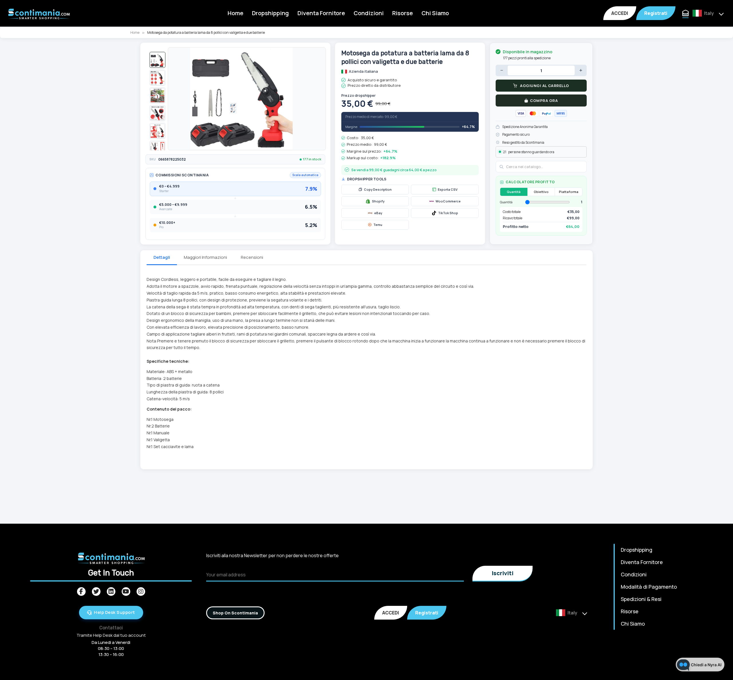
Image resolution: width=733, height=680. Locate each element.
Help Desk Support (114, 612)
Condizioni (369, 13)
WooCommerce (448, 201)
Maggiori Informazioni (205, 257)
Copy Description (378, 189)
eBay (378, 213)
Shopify (378, 201)
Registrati (655, 13)
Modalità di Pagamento (649, 586)
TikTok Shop (448, 213)
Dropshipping (270, 13)
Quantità (514, 192)
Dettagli (161, 257)
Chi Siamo (435, 13)
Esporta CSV (448, 189)
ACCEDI (619, 13)
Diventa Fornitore (321, 13)
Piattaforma (568, 192)
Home (235, 13)
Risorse (402, 13)
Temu (377, 224)
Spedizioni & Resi (641, 599)
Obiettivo (541, 192)
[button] (157, 60)
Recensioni (252, 257)
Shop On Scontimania (235, 613)
